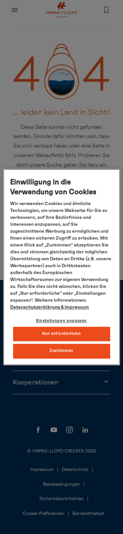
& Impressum (74, 307)
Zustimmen (61, 351)
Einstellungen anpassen (61, 321)
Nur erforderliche (61, 334)
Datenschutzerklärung (35, 307)
